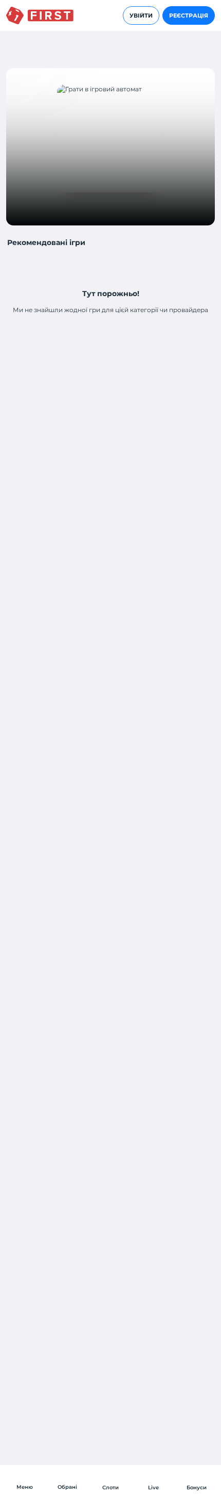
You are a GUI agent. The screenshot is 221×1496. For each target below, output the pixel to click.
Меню (24, 1487)
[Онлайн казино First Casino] (39, 15)
